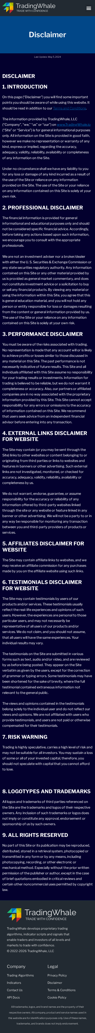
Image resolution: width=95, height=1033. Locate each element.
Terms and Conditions (69, 108)
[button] (89, 8)
